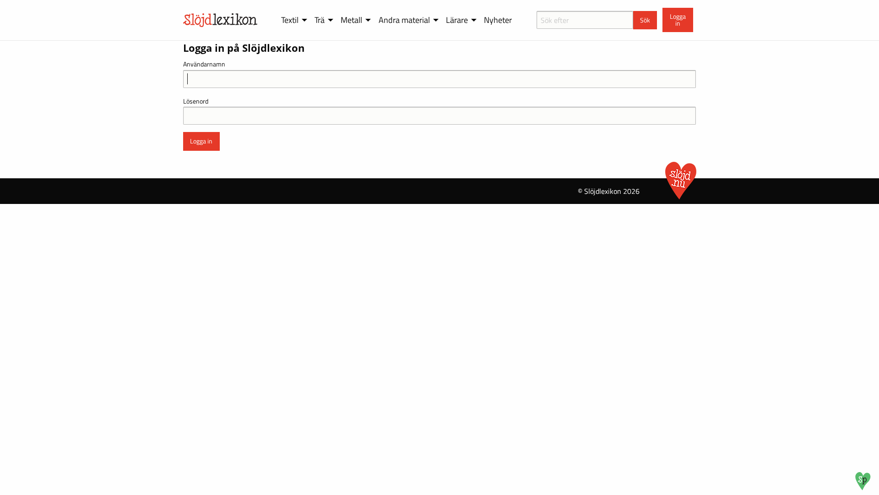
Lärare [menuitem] (457, 20)
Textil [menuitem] (289, 20)
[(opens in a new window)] (863, 487)
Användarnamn (204, 64)
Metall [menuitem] (351, 20)
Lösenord (195, 101)
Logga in (678, 19)
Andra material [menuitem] (404, 20)
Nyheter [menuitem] (498, 20)
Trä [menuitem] (320, 20)
